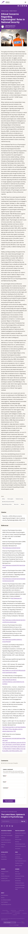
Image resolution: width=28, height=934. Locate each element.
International (18, 878)
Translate (23, 922)
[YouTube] (9, 826)
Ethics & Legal (5, 11)
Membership (18, 880)
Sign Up (23, 821)
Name (5, 776)
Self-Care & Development (20, 846)
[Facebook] (2, 826)
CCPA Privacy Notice (16, 911)
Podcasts (3, 837)
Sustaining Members (5, 880)
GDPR (8, 911)
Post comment (9, 801)
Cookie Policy (21, 910)
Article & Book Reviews (6, 833)
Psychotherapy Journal (6, 904)
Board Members (4, 895)
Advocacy (3, 854)
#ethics (3, 499)
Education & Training (19, 876)
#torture (22, 504)
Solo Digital (16, 925)
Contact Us (15, 914)
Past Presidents (4, 902)
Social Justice (4, 859)
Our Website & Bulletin (6, 900)
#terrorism (16, 504)
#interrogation (10, 499)
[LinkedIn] (7, 826)
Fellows (2, 873)
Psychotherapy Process (20, 844)
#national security (19, 499)
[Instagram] (4, 826)
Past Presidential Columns (20, 861)
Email (5, 782)
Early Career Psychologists (6, 835)
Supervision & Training (6, 842)
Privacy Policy (5, 910)
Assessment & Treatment (20, 833)
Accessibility (17, 913)
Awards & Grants (4, 871)
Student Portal (4, 878)
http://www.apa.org (16, 598)
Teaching (3, 844)
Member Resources (5, 876)
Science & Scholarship (19, 885)
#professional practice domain (8, 501)
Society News (18, 854)
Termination (17, 848)
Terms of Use (13, 910)
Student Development (6, 840)
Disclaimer (25, 913)
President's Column (19, 863)
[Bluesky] (12, 826)
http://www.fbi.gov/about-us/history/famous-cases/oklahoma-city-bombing (13, 682)
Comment (6, 788)
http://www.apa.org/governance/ (11, 548)
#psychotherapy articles (7, 504)
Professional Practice (19, 883)
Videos (2, 846)
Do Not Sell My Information (6, 913)
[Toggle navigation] (25, 2)
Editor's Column (18, 865)
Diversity (17, 841)
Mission (2, 897)
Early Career (17, 873)
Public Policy (13, 11)
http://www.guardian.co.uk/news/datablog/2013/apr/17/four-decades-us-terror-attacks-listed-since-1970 (14, 729)
